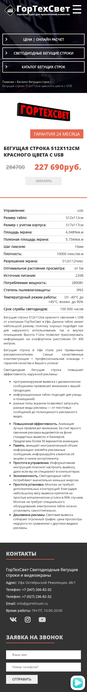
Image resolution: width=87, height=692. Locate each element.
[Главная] (37, 15)
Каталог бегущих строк (43, 67)
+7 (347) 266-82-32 (36, 589)
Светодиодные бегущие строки (43, 53)
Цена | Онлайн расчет (43, 39)
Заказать (44, 181)
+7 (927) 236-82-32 (36, 596)
